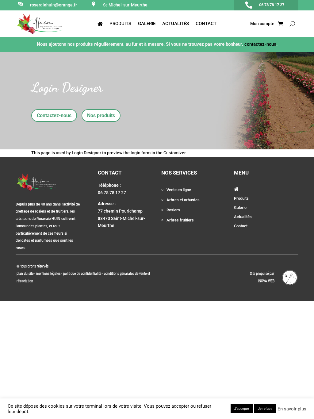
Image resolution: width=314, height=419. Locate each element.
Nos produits (101, 115)
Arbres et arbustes (183, 200)
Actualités (175, 23)
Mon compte (261, 23)
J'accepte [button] (241, 409)
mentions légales (48, 273)
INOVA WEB (266, 281)
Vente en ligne (179, 189)
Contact (206, 23)
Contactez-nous (54, 115)
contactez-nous (260, 44)
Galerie (146, 23)
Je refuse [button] (265, 409)
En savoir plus (292, 409)
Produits (120, 23)
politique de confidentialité (82, 273)
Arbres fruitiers (180, 220)
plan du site (25, 273)
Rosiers (173, 210)
